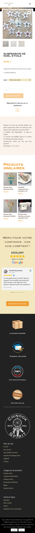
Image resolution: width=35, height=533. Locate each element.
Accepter (14, 530)
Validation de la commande (12, 509)
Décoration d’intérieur (11, 482)
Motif (5, 80)
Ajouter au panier (13, 95)
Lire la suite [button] (7, 287)
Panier (6, 506)
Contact (6, 461)
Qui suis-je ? (7, 450)
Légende (6, 458)
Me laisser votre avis (17, 303)
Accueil (6, 447)
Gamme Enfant (8, 488)
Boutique (6, 500)
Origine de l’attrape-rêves (12, 455)
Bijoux (5, 485)
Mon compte (8, 503)
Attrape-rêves (8, 473)
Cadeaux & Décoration (11, 476)
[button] (29, 12)
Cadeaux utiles (8, 479)
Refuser (22, 530)
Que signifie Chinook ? (11, 452)
